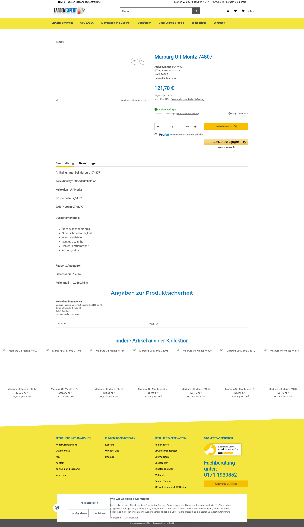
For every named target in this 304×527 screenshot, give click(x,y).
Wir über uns (112, 450)
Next (296, 377)
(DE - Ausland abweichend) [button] (187, 113)
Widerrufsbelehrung (66, 444)
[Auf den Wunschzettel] (142, 61)
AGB (58, 456)
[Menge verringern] (158, 126)
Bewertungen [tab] (88, 163)
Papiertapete (162, 444)
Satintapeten (162, 456)
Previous (7, 377)
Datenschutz (63, 450)
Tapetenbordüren (164, 468)
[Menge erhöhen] (195, 126)
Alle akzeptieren (89, 502)
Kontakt (60, 462)
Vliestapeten (161, 462)
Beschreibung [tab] (65, 163)
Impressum (62, 475)
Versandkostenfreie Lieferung (187, 99)
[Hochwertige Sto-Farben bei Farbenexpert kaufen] (69, 11)
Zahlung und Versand (68, 468)
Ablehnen (100, 513)
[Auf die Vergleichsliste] (134, 61)
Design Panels (163, 481)
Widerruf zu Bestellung (226, 484)
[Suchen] (196, 10)
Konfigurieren (79, 513)
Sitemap (109, 456)
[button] (228, 11)
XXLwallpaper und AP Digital (171, 487)
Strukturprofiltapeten (166, 450)
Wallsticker (161, 475)
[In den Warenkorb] (58, 52)
